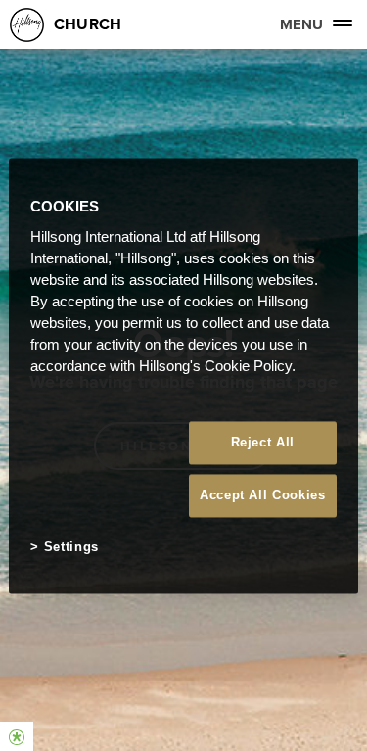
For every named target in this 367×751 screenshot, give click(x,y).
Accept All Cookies (263, 496)
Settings (71, 547)
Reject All (263, 442)
